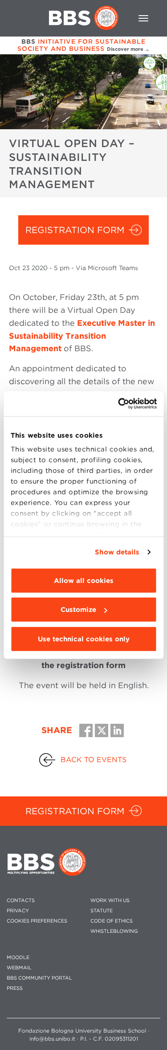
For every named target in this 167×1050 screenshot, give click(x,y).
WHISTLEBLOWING (114, 931)
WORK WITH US (110, 900)
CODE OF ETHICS (111, 921)
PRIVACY (18, 910)
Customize (78, 610)
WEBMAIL (19, 967)
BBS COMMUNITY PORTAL (39, 978)
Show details (117, 552)
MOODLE (18, 957)
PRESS (15, 988)
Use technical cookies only (84, 639)
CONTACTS (21, 900)
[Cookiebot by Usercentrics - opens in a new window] (119, 404)
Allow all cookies (84, 580)
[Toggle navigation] (143, 18)
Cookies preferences (37, 921)
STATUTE (101, 910)
